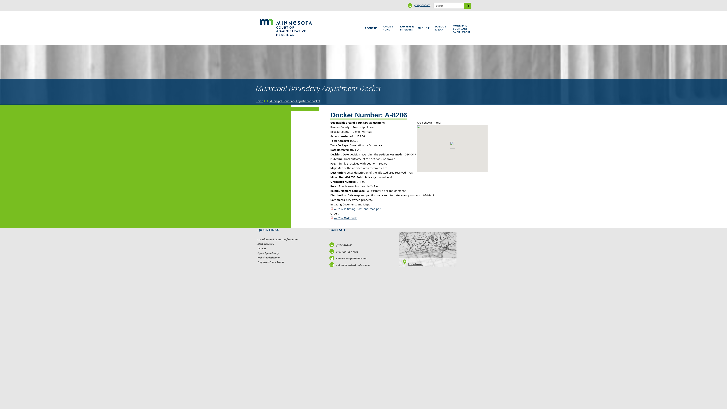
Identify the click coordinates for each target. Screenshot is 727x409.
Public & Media (440, 27)
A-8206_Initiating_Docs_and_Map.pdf (357, 209)
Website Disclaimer (268, 257)
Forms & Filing (387, 27)
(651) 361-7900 (422, 5)
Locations (415, 264)
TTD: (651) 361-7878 (347, 252)
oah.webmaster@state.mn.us (353, 265)
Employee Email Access (270, 262)
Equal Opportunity (268, 253)
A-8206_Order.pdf (345, 218)
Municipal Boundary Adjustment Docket (294, 101)
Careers (261, 248)
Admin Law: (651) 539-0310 (351, 258)
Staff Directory (265, 244)
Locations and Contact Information (277, 239)
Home (259, 101)
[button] (452, 145)
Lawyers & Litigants (406, 27)
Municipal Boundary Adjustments (461, 28)
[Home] (285, 27)
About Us (370, 27)
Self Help (423, 27)
